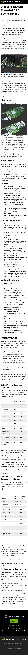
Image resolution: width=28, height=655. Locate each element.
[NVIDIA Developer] (11, 2)
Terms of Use (9, 646)
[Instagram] (11, 628)
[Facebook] (8, 628)
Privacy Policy (7, 643)
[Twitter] (16, 628)
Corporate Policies (11, 648)
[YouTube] (20, 628)
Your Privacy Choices (17, 643)
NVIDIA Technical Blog (21, 630)
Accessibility (17, 646)
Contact (19, 648)
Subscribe (14, 621)
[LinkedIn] (13, 628)
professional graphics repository (8, 22)
